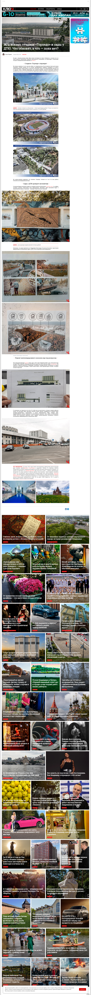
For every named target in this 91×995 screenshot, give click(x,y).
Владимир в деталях (67, 630)
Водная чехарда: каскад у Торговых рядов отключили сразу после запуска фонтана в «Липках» (45, 795)
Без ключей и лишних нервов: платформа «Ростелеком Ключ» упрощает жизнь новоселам (75, 854)
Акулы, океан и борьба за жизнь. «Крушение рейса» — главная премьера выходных (75, 972)
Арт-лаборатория (37, 571)
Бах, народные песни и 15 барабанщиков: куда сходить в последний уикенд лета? (16, 736)
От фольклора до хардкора (10, 630)
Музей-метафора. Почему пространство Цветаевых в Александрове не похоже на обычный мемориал (75, 559)
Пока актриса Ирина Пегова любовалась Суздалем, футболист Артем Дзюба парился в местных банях (16, 913)
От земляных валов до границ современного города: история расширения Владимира (67, 529)
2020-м (33, 60)
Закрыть (82, 989)
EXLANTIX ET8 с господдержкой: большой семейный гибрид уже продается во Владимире (75, 913)
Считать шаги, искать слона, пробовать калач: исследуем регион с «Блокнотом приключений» (23, 529)
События (33, 9)
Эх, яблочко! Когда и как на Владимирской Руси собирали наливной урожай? (16, 795)
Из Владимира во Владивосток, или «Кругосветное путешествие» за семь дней (23, 765)
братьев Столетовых (29, 468)
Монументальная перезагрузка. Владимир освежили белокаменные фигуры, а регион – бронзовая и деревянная (67, 883)
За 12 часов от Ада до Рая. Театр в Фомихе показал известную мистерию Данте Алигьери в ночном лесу (16, 854)
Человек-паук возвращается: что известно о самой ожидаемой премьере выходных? (45, 736)
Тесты (5, 807)
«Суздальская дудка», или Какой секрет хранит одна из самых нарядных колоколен (67, 706)
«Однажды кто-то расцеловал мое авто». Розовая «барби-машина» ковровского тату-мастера (23, 824)
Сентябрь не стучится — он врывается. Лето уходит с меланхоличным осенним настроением (75, 677)
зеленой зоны (49, 186)
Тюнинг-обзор (7, 837)
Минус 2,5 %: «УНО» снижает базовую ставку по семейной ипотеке (45, 854)
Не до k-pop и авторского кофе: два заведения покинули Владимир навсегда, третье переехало (67, 824)
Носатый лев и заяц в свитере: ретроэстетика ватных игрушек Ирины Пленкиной (45, 559)
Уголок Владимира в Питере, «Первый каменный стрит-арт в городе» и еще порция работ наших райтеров (45, 677)
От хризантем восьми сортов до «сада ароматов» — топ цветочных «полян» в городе (23, 588)
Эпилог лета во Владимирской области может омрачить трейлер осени (23, 942)
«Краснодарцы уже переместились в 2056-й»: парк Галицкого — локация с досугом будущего (16, 559)
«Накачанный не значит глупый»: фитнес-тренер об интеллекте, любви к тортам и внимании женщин (16, 677)
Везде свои (6, 896)
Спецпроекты (50, 9)
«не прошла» (54, 364)
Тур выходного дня (8, 571)
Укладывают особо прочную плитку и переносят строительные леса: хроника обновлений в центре (67, 647)
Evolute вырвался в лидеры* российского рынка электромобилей (45, 618)
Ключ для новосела (66, 866)
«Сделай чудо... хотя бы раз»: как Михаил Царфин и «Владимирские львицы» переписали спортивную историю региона (67, 588)
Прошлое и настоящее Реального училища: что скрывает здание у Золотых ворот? (75, 618)
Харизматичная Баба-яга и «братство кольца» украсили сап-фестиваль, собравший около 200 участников (67, 942)
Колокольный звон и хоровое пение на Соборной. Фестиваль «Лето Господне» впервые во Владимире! (45, 972)
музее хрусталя (30, 470)
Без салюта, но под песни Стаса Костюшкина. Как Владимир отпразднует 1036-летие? (67, 765)
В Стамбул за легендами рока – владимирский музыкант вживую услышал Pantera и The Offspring (23, 883)
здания (26, 362)
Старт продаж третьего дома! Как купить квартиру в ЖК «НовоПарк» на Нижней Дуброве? (23, 647)
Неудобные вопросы (8, 689)
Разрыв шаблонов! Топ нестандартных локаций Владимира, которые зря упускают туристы (16, 972)
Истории (41, 9)
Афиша (59, 9)
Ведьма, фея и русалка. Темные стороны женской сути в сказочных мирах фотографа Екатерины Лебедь (75, 736)
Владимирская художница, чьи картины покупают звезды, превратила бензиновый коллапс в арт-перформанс (23, 706)
